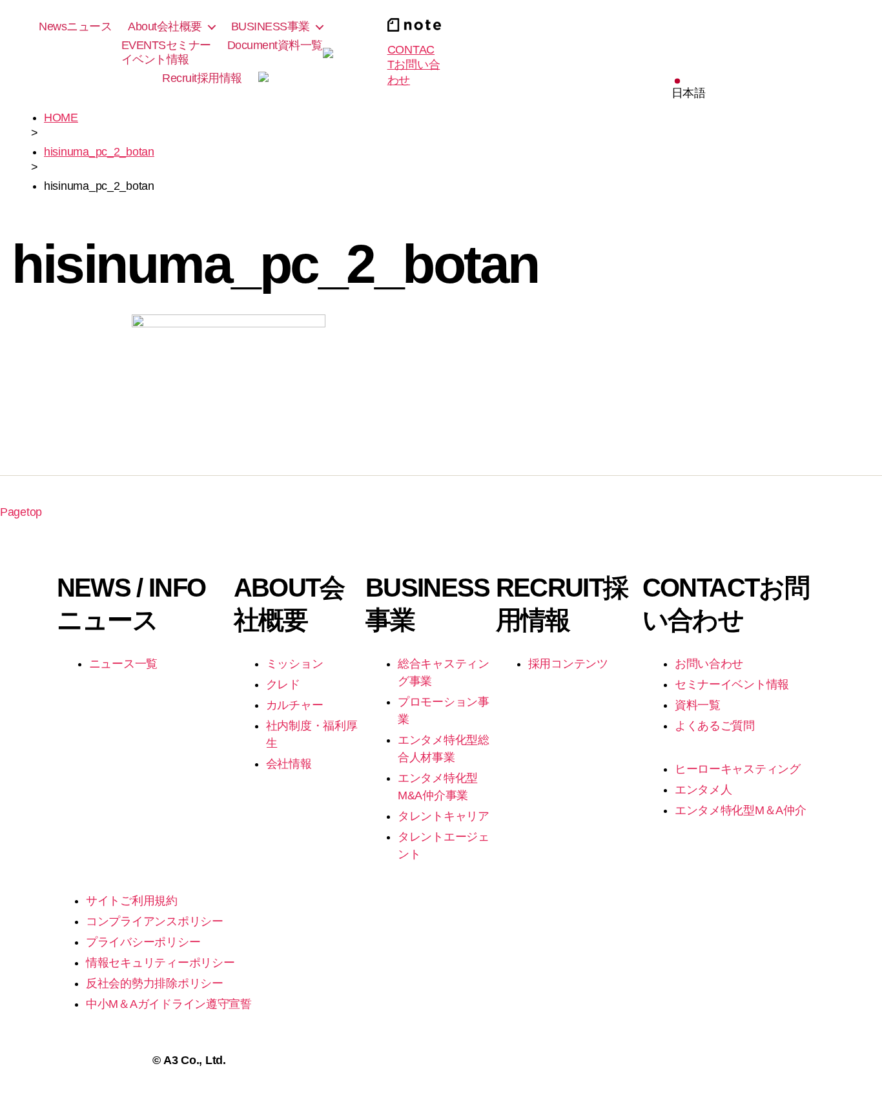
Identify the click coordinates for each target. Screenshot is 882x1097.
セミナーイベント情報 (732, 684)
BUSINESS (270, 26)
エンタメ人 (703, 789)
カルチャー (294, 705)
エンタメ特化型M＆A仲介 (740, 810)
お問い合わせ (709, 663)
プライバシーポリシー (143, 942)
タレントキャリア (443, 816)
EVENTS (166, 52)
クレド (283, 684)
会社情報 (289, 763)
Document (275, 45)
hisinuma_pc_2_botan (99, 151)
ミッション (294, 663)
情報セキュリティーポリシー (160, 962)
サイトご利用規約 (132, 900)
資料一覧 (698, 705)
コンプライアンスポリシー (154, 921)
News (75, 26)
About (165, 26)
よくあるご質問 (715, 725)
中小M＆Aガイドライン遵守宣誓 (169, 1004)
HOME (61, 117)
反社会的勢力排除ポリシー (154, 983)
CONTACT (413, 65)
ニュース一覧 (123, 663)
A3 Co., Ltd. (194, 1060)
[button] (689, 89)
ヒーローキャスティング (738, 769)
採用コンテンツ (568, 663)
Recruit (202, 78)
